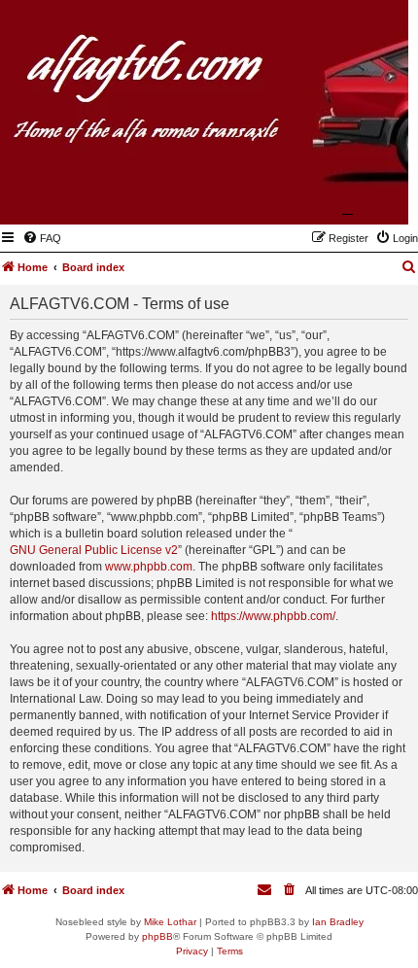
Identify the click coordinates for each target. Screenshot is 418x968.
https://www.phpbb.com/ (273, 616)
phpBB (157, 936)
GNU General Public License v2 (94, 550)
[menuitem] (41, 238)
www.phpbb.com (148, 566)
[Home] (298, 196)
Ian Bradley (338, 921)
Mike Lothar (170, 921)
